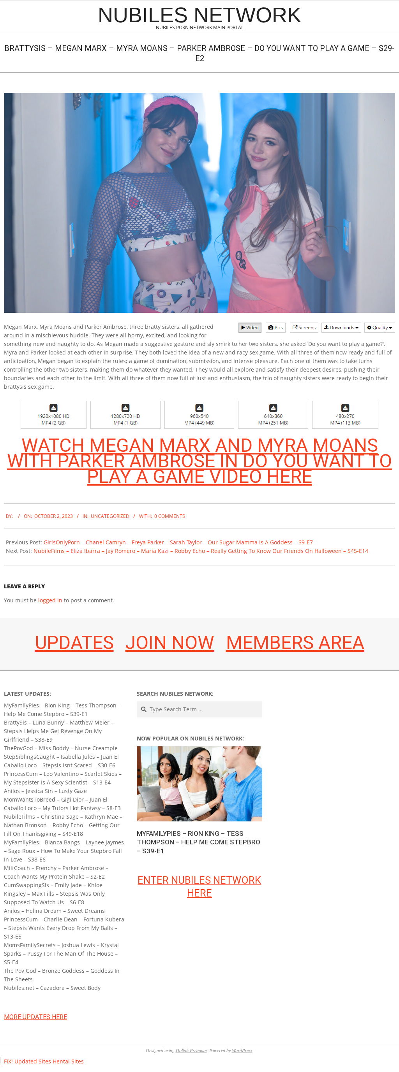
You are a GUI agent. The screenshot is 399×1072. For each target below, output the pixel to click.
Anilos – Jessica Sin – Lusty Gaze (45, 791)
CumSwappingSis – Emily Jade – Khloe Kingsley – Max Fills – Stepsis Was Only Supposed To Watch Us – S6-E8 (54, 893)
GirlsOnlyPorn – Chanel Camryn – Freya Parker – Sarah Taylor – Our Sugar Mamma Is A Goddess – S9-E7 (178, 542)
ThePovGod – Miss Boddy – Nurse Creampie (61, 748)
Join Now (169, 643)
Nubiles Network (199, 14)
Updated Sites (32, 1061)
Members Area (295, 643)
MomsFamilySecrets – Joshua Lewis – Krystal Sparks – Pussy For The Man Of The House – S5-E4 (61, 953)
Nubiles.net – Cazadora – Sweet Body (52, 987)
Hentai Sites (68, 1061)
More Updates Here (35, 1017)
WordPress (242, 1050)
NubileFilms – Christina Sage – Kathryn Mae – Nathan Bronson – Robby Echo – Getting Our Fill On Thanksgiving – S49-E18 (63, 825)
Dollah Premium (191, 1050)
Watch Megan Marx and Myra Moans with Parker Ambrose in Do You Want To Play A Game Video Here (199, 461)
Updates (74, 643)
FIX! (8, 1061)
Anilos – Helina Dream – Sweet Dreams (54, 910)
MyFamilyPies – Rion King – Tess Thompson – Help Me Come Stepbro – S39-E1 (198, 842)
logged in (50, 600)
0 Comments (169, 516)
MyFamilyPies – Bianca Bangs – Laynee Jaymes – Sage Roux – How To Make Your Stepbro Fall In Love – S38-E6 (64, 851)
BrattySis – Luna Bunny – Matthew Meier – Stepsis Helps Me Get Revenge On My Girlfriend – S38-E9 (59, 731)
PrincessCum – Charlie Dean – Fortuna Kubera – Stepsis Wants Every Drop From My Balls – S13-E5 (64, 928)
